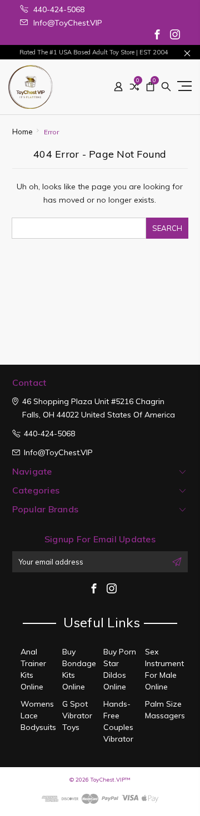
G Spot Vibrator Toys (77, 715)
